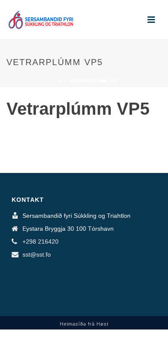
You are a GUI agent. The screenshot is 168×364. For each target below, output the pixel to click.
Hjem (56, 80)
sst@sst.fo (36, 254)
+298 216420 (40, 241)
